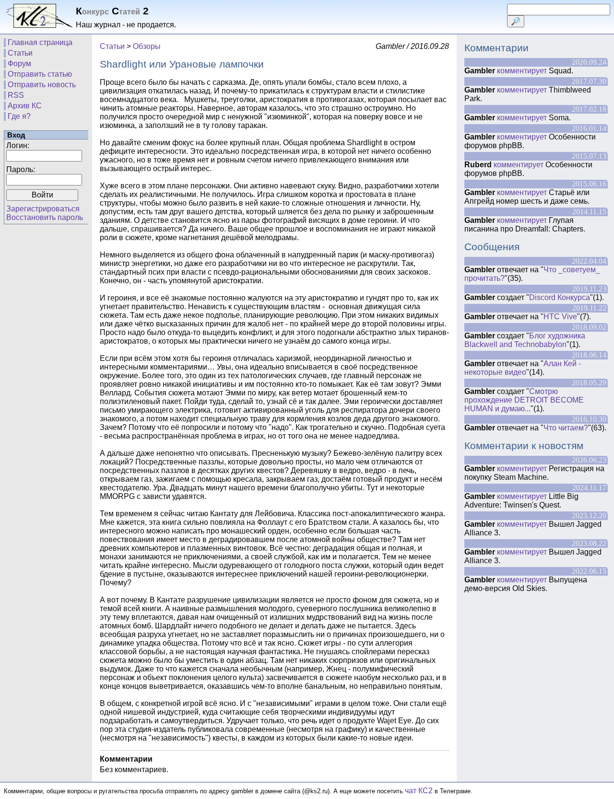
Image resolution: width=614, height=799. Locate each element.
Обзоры (147, 46)
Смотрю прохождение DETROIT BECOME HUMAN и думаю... (524, 400)
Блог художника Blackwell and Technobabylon (524, 340)
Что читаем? (565, 428)
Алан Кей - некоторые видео (522, 367)
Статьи (20, 53)
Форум (19, 63)
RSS (16, 95)
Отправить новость (42, 85)
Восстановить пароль (44, 217)
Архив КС (25, 106)
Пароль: (20, 169)
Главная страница (40, 42)
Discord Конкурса (559, 297)
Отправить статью (40, 74)
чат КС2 (419, 791)
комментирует (522, 71)
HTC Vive (560, 317)
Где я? (19, 116)
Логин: (17, 145)
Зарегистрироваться (43, 209)
